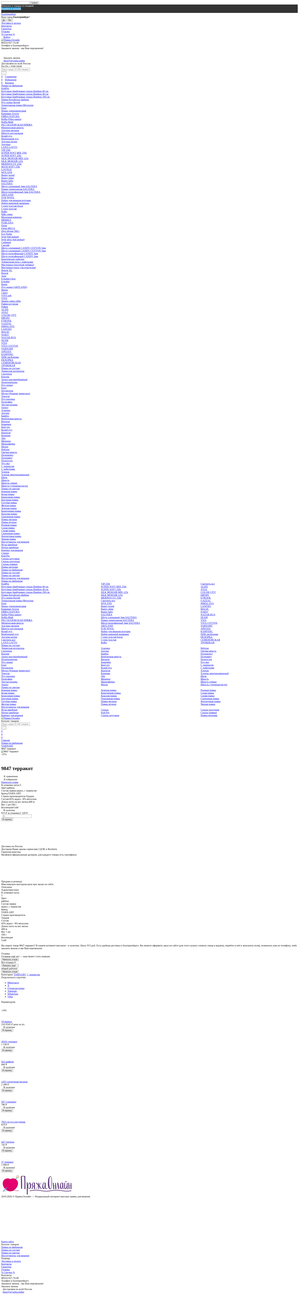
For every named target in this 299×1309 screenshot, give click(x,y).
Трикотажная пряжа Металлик (17, 105)
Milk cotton (7, 214)
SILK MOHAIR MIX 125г (15, 158)
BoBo (4, 211)
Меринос (6, 441)
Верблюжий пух (10, 138)
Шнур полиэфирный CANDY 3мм (19, 253)
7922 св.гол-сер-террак (13, 1122)
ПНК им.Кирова (10, 357)
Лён (3, 438)
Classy (4, 292)
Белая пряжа (7, 494)
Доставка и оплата (11, 23)
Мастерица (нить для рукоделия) (18, 267)
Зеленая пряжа (9, 508)
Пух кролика (8, 399)
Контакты (6, 26)
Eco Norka (6, 234)
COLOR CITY (9, 315)
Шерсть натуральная (12, 133)
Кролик (5, 376)
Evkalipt (5, 281)
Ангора (5, 413)
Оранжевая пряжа (10, 516)
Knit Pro (5, 556)
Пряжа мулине (9, 522)
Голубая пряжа (9, 502)
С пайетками (8, 469)
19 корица (6, 1021)
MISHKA (6, 220)
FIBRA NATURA (10, 116)
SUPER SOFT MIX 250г (14, 152)
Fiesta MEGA (8, 228)
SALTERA (7, 183)
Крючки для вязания (12, 550)
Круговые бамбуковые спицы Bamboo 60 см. (25, 91)
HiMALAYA (7, 326)
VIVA (4, 298)
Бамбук (5, 416)
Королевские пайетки (12, 259)
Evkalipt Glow (8, 278)
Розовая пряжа (9, 525)
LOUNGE (6, 169)
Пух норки (7, 385)
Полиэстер (7, 460)
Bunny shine (7, 178)
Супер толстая (9, 208)
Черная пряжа (8, 539)
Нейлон (5, 449)
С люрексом (7, 466)
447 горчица (7, 1142)
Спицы (5, 553)
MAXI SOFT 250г (10, 166)
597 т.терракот (8, 1101)
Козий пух (6, 136)
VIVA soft (6, 295)
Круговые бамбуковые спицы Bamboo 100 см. (25, 96)
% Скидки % (8, 34)
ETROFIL (6, 320)
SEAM (4, 340)
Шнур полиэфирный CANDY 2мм (19, 256)
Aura (3, 276)
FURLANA (7, 222)
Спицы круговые (10, 558)
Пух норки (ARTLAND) (14, 287)
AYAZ (4, 312)
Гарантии (6, 28)
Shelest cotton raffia (11, 301)
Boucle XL (6, 270)
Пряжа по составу (10, 368)
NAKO (5, 334)
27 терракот (7, 1162)
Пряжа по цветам (10, 488)
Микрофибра (8, 444)
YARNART (7, 348)
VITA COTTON (9, 346)
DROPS (5, 318)
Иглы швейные (9, 544)
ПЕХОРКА (7, 360)
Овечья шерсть (9, 452)
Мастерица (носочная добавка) (17, 264)
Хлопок (5, 472)
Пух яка (5, 463)
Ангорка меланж (10, 130)
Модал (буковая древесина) (15, 393)
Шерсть (5, 480)
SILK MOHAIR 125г (12, 161)
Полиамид (6, 458)
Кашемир (6, 424)
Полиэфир (6, 402)
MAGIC (5, 332)
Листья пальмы (9, 404)
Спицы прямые (9, 564)
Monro (4, 290)
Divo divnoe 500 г (10, 231)
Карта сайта (7, 1241)
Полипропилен (9, 382)
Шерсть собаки (9, 483)
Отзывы (5, 31)
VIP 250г (6, 150)
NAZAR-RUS (8, 337)
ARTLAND (7, 194)
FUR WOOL (7, 197)
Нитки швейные (10, 547)
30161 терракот (9, 1041)
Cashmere (6, 242)
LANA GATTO (9, 147)
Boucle (4, 273)
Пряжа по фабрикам (12, 85)
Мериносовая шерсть (12, 127)
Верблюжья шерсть (11, 418)
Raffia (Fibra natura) (11, 119)
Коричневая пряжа (11, 511)
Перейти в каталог (11, 8)
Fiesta (4, 225)
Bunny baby (7, 180)
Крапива (5, 435)
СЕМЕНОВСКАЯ (11, 362)
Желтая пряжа (8, 505)
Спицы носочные (10, 561)
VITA (4, 343)
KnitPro (5, 88)
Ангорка (5, 144)
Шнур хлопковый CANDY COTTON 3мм (23, 250)
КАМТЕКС (7, 354)
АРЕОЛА (6, 351)
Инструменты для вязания (15, 542)
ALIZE (5, 309)
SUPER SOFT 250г (11, 155)
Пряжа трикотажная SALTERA (17, 189)
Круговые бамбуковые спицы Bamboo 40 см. (25, 94)
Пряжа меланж (9, 519)
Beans (4, 284)
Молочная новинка (11, 217)
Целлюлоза (7, 390)
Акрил (4, 407)
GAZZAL (6, 323)
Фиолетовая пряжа (11, 536)
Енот (4, 108)
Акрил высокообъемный (14, 379)
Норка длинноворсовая (13, 110)
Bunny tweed (7, 175)
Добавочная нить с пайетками (17, 262)
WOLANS (6, 172)
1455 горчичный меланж (14, 1081)
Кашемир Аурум (10, 113)
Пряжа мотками (9, 567)
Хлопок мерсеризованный (15, 474)
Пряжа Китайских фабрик (15, 99)
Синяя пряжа (8, 530)
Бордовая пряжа (9, 500)
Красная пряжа (9, 514)
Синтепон (6, 374)
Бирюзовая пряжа (10, 497)
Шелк (4, 477)
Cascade (5, 245)
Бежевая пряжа (9, 491)
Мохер (4, 446)
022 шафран (7, 1061)
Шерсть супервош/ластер (14, 486)
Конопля (5, 432)
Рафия (4, 306)
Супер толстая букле (12, 206)
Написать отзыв (9, 782)
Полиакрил (7, 455)
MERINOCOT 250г (11, 164)
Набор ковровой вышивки (15, 203)
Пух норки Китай (10, 102)
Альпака (5, 410)
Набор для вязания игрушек (16, 200)
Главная (5, 740)
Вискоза (5, 421)
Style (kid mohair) (10, 236)
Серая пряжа (8, 528)
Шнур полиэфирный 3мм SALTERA (20, 192)
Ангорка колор (9, 141)
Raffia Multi (7, 122)
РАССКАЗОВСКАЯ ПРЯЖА (16, 124)
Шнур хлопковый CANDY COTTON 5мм (23, 248)
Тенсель (5, 396)
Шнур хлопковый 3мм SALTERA (19, 186)
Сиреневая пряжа (10, 533)
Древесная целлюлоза (12, 371)
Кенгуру (5, 427)
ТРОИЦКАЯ (8, 365)
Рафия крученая (9, 304)
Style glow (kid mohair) (13, 239)
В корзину (7, 819)
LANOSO (6, 329)
